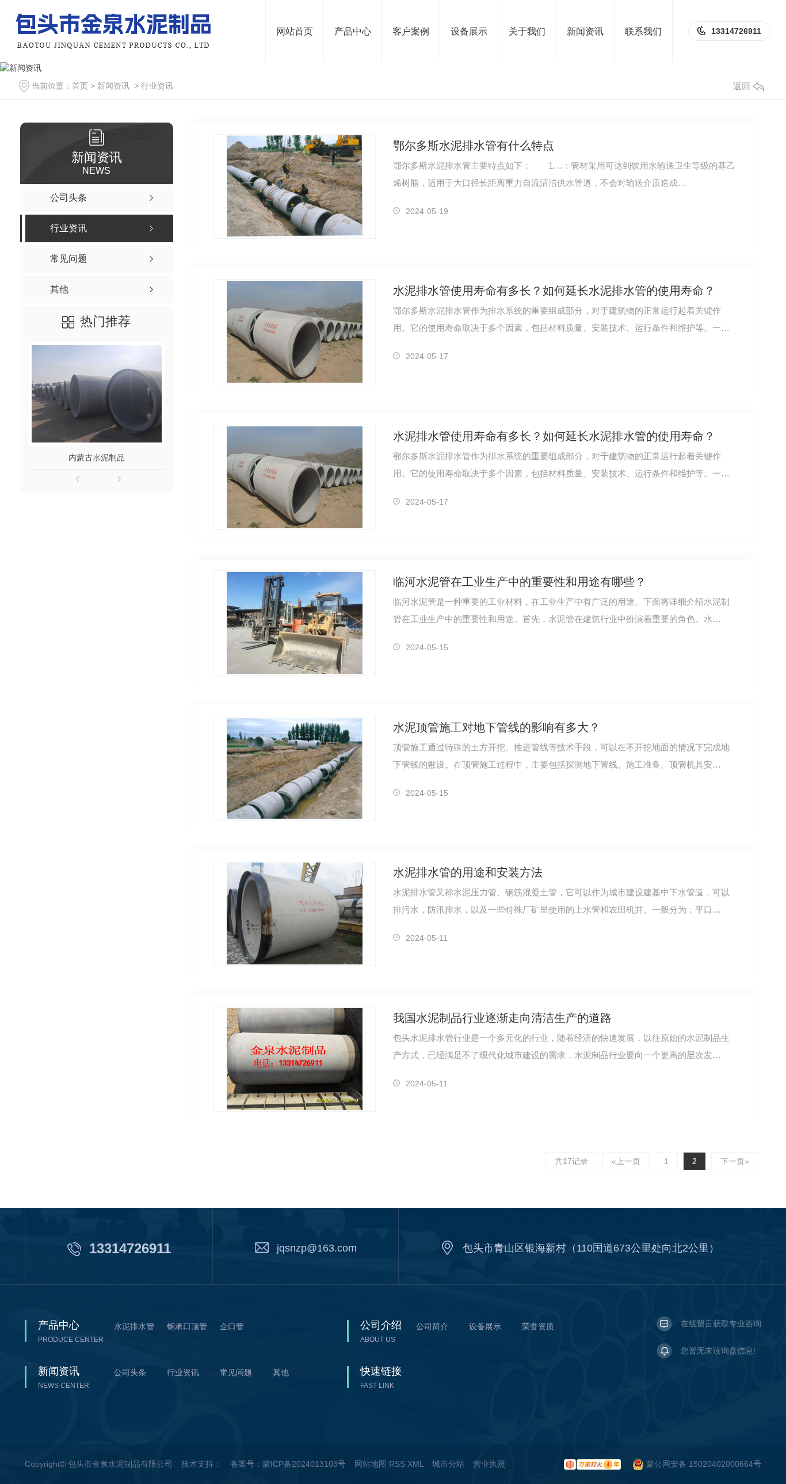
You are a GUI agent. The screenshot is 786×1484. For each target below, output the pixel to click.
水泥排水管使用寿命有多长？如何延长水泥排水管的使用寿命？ (554, 290)
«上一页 (626, 1161)
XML (415, 1463)
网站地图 (370, 1463)
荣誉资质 (538, 1326)
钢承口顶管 (187, 1326)
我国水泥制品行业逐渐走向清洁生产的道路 (502, 1018)
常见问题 (236, 1372)
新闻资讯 (113, 85)
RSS (397, 1463)
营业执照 (489, 1463)
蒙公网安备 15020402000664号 (702, 1463)
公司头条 (130, 1372)
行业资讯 (157, 85)
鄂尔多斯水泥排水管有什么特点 (473, 145)
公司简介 (432, 1326)
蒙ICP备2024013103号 (304, 1463)
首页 (80, 85)
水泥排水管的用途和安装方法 (468, 872)
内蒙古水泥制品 (96, 457)
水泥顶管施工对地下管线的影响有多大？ (496, 727)
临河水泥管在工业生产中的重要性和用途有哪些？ (519, 581)
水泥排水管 (134, 1326)
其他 (281, 1372)
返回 (741, 86)
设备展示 (485, 1326)
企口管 (232, 1326)
